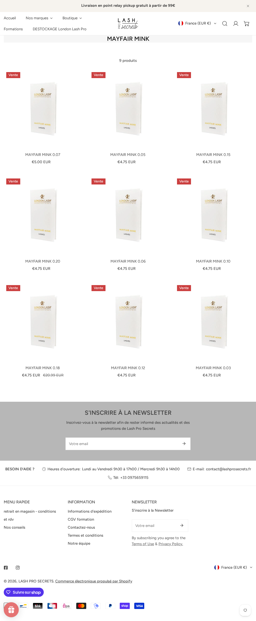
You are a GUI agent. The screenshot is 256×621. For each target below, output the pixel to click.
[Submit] (184, 444)
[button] (39, 18)
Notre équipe (79, 543)
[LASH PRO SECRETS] (128, 23)
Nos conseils (14, 527)
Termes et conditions (85, 535)
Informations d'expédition (90, 511)
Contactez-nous (81, 527)
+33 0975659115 (134, 477)
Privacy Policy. (170, 544)
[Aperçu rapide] (72, 141)
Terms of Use (143, 544)
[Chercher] (224, 23)
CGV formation (81, 519)
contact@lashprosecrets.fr (228, 469)
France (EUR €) (198, 23)
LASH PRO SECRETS (36, 581)
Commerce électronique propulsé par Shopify (93, 581)
